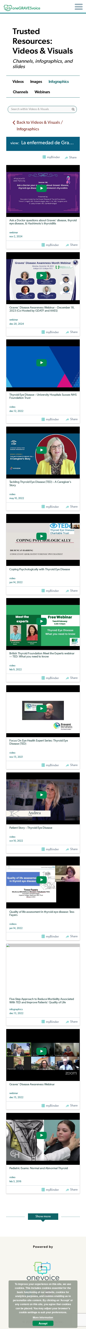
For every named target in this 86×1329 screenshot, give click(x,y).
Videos (18, 82)
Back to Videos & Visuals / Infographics (40, 125)
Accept (43, 1323)
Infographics (59, 82)
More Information (43, 1317)
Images (36, 82)
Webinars (42, 92)
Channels (20, 92)
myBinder (52, 245)
